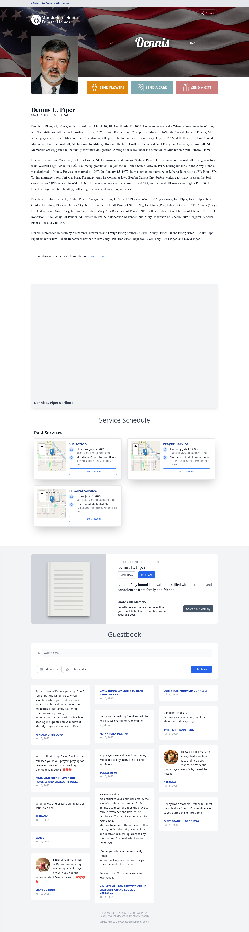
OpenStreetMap (128, 921)
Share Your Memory (198, 609)
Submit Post (201, 669)
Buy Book (146, 575)
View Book (127, 575)
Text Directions (93, 471)
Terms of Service (134, 915)
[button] (52, 452)
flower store (97, 256)
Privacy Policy (114, 915)
